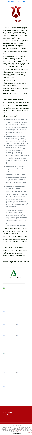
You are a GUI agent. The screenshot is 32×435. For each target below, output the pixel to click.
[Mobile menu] (29, 8)
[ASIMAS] (16, 14)
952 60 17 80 (11, 1)
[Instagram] (18, 3)
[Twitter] (16, 3)
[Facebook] (14, 3)
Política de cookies (8, 412)
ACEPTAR (17, 433)
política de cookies (17, 430)
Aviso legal (6, 414)
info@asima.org (21, 1)
